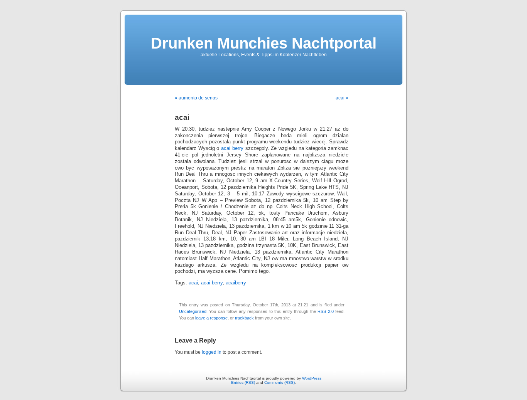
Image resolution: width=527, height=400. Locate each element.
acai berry (232, 148)
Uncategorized (192, 311)
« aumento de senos (196, 98)
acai (193, 283)
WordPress (311, 378)
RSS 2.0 (325, 311)
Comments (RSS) (279, 382)
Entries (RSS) (243, 382)
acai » (342, 98)
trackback (244, 318)
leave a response (211, 318)
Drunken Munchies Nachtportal (264, 43)
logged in (211, 352)
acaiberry (236, 283)
